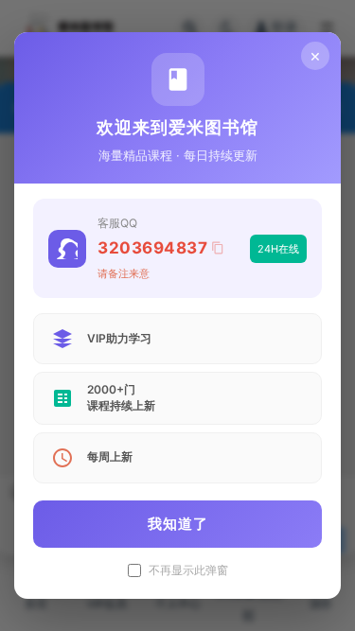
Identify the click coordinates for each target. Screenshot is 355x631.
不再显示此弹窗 (188, 570)
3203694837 (152, 247)
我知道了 (178, 524)
